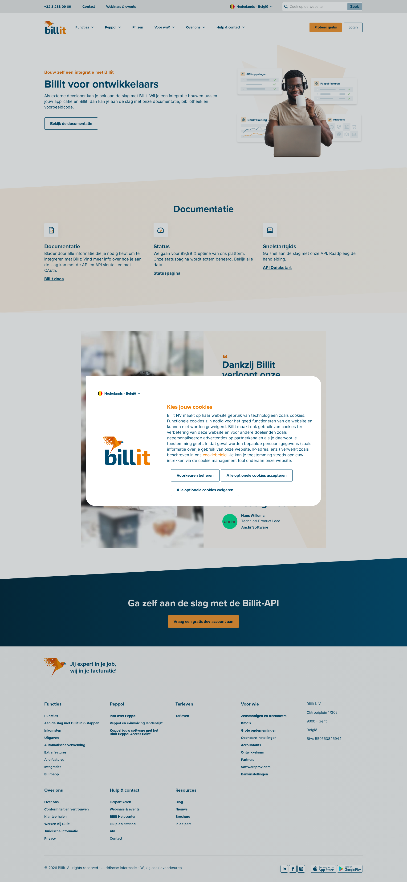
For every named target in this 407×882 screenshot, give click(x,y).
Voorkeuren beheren (195, 475)
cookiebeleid (215, 455)
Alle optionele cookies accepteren (257, 475)
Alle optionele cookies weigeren (205, 490)
